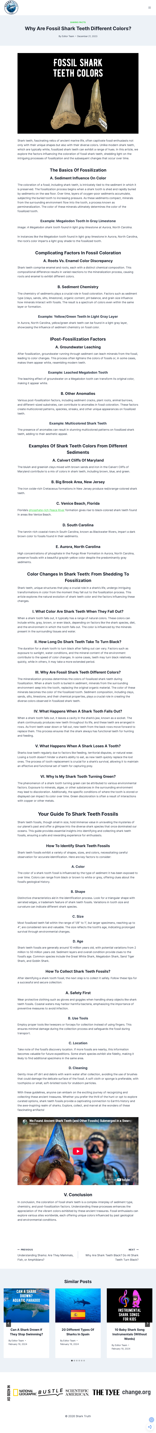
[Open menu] (149, 7)
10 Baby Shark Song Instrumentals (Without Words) (129, 1334)
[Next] (147, 1323)
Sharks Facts (78, 22)
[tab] (72, 1360)
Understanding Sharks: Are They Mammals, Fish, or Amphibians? (45, 1254)
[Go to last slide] (8, 1323)
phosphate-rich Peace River (47, 510)
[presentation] (26, 1305)
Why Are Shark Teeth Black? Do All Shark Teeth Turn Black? (111, 1254)
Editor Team (68, 36)
